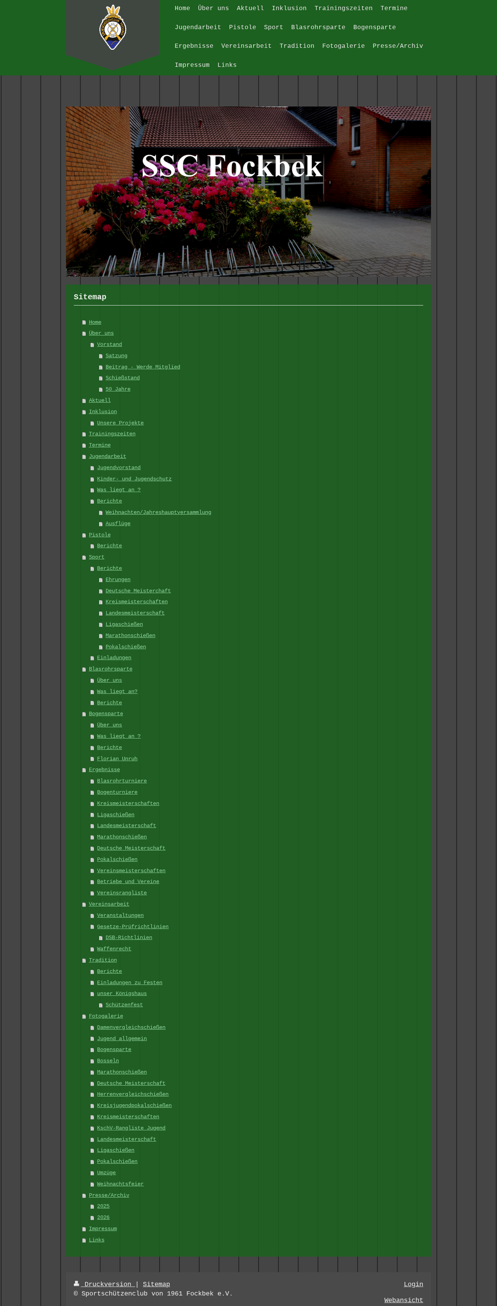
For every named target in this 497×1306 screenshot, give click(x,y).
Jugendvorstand (119, 467)
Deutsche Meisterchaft (138, 591)
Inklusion (103, 412)
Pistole (100, 535)
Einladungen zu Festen (129, 983)
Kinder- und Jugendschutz (134, 479)
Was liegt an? (117, 691)
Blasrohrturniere (122, 781)
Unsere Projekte (120, 423)
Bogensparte (106, 714)
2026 (103, 1217)
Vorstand (109, 344)
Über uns (101, 333)
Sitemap (156, 1284)
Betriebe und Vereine (128, 881)
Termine (100, 445)
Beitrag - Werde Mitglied (143, 367)
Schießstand (123, 378)
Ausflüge (118, 523)
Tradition (103, 960)
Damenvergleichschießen (131, 1027)
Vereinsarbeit (109, 904)
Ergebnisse (104, 769)
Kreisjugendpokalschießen (134, 1105)
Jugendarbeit (107, 456)
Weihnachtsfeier (120, 1184)
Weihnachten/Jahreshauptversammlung (158, 512)
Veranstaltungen (120, 915)
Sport (96, 557)
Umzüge (106, 1173)
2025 (103, 1206)
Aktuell (100, 400)
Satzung (116, 356)
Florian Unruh (117, 759)
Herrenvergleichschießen (133, 1094)
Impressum (103, 1229)
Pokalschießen (126, 647)
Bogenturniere (117, 792)
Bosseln (108, 1061)
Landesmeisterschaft (135, 613)
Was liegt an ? (119, 490)
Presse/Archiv (109, 1195)
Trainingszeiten (112, 434)
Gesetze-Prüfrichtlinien (133, 927)
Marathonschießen (130, 635)
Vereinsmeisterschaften (131, 871)
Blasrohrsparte (110, 669)
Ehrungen (118, 579)
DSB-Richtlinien (129, 937)
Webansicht (403, 1300)
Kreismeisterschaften (137, 602)
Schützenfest (124, 1005)
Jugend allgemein (122, 1038)
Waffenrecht (114, 949)
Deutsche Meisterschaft (131, 848)
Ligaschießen (124, 624)
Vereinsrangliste (122, 893)
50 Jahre (118, 389)
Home (95, 322)
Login (413, 1284)
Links (96, 1240)
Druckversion (108, 1284)
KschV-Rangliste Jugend (131, 1128)
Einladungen (114, 658)
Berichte (109, 501)
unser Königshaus (122, 993)
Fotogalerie (106, 1016)
